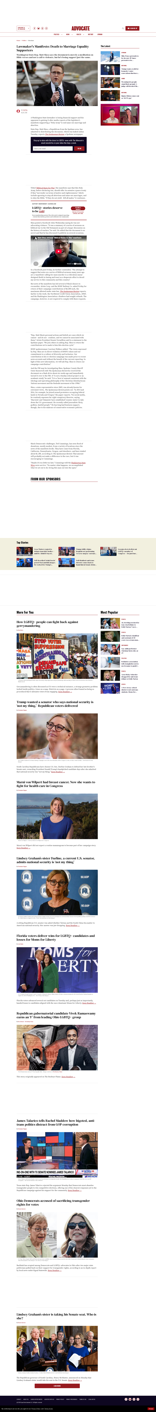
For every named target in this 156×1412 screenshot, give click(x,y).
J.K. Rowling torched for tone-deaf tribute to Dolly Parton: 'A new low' (130, 626)
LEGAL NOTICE (91, 1399)
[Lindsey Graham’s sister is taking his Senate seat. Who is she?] (57, 1348)
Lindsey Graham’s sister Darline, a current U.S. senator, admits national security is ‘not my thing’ (56, 860)
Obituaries (124, 645)
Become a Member (78, 208)
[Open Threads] (42, 28)
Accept (151, 1408)
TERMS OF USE (82, 1399)
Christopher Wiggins (22, 710)
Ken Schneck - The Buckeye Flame (25, 1021)
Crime (123, 78)
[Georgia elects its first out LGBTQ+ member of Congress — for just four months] (108, 551)
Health (79, 34)
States (123, 684)
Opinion (100, 34)
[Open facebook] (34, 28)
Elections (31, 40)
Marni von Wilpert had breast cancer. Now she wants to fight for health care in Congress (56, 784)
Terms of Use (48, 1409)
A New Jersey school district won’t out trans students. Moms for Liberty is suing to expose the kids (129, 692)
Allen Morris (20, 630)
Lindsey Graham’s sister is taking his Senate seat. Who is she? (56, 1316)
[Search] (123, 28)
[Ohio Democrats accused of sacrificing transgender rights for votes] (57, 1235)
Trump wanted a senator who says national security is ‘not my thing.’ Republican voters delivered (55, 704)
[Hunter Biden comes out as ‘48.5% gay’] (110, 95)
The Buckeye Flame (57, 1072)
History (90, 34)
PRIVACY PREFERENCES (71, 1399)
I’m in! (79, 148)
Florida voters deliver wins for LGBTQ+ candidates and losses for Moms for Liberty (56, 938)
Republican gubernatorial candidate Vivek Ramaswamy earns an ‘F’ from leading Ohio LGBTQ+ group (56, 1015)
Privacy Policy (36, 1409)
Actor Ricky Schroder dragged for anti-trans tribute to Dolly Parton (129, 676)
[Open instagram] (46, 28)
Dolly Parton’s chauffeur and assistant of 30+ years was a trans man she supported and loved (130, 640)
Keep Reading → (65, 691)
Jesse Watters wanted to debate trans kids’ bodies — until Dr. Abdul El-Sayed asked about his (44, 552)
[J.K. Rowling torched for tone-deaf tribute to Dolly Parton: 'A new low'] (110, 623)
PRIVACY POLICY (60, 1399)
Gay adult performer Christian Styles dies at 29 (129, 651)
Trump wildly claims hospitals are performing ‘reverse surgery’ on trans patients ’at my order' (85, 552)
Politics (56, 34)
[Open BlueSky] (38, 28)
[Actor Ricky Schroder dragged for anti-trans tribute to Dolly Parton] (110, 675)
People (123, 619)
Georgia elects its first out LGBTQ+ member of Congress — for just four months (127, 552)
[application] (120, 115)
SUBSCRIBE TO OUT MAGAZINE (21, 28)
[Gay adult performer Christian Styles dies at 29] (110, 649)
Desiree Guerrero (22, 1209)
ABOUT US (25, 1399)
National (124, 65)
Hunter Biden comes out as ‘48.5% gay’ (130, 97)
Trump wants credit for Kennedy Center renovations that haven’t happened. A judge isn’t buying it (130, 73)
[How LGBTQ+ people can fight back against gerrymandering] (57, 656)
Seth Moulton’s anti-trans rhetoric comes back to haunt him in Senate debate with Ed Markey (86, 563)
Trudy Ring (25, 110)
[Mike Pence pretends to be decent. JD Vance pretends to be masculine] (110, 56)
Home (18, 40)
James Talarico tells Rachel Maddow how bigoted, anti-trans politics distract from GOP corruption (56, 1122)
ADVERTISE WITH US (49, 1399)
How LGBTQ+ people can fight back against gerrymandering (47, 624)
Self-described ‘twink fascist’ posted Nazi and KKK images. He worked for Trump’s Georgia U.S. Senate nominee (45, 563)
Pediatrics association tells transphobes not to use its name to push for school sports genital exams (130, 665)
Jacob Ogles (20, 944)
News (68, 34)
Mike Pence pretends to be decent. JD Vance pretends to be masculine (130, 59)
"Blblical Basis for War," (45, 188)
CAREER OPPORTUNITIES (36, 1399)
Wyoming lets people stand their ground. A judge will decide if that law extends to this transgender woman (130, 86)
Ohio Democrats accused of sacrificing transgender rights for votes (53, 1202)
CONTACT (19, 1399)
